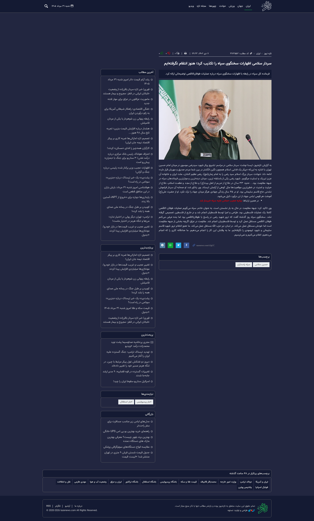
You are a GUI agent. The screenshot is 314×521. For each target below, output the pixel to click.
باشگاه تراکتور (131, 482)
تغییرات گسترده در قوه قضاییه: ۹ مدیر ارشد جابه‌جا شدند (126, 374)
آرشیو (67, 506)
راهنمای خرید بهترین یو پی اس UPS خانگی (126, 431)
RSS (48, 506)
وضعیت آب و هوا (98, 482)
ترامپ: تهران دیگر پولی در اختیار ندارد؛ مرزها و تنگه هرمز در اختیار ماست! (129, 219)
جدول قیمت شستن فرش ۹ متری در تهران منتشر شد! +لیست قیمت (127, 455)
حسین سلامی (261, 264)
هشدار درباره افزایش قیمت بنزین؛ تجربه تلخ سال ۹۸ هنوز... (128, 131)
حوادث (222, 6)
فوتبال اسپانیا (261, 487)
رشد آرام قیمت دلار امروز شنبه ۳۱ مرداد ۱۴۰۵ (129, 82)
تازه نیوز (265, 6)
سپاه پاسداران (243, 264)
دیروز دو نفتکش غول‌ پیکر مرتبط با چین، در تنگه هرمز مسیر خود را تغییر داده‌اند (127, 364)
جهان (240, 6)
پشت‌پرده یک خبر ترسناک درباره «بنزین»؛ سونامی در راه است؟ (128, 180)
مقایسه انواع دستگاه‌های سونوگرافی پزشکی (126, 447)
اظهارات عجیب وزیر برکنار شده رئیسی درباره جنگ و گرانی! (126, 170)
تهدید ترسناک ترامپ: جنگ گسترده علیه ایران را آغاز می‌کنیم (128, 354)
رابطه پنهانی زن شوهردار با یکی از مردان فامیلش (128, 121)
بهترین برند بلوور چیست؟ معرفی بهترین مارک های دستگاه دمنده (128, 439)
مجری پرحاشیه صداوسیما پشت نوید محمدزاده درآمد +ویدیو (130, 344)
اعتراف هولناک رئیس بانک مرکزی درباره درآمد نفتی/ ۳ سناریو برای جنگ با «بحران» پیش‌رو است (127, 158)
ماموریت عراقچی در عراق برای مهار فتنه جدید (129, 101)
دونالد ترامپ (246, 482)
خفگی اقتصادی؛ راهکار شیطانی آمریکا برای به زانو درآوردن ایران (127, 111)
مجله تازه (201, 6)
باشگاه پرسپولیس (168, 482)
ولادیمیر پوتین (245, 487)
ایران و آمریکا (262, 482)
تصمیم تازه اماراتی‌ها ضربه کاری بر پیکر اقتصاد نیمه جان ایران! (129, 140)
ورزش (232, 6)
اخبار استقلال (126, 402)
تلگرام (58, 506)
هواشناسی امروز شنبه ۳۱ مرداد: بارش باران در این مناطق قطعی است (127, 189)
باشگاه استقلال (149, 482)
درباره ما (78, 506)
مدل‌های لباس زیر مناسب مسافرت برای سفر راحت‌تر (128, 423)
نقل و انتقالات (64, 482)
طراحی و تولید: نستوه (237, 510)
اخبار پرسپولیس (144, 402)
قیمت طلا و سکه (189, 482)
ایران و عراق (116, 482)
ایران (248, 6)
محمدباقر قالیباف (208, 482)
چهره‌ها (212, 6)
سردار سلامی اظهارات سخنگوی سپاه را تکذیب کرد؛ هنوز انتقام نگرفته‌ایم (217, 63)
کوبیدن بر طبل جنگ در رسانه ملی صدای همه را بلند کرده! (128, 209)
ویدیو (191, 6)
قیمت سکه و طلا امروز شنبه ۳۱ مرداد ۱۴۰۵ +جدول (127, 310)
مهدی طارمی (80, 482)
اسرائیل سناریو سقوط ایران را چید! (131, 381)
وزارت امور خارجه (228, 482)
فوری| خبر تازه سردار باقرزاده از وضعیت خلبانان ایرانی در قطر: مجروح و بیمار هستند (126, 91)
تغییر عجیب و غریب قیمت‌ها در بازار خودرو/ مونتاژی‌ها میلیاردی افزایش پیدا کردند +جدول (126, 231)
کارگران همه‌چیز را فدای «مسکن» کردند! (128, 148)
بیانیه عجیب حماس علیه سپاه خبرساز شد (221, 201)
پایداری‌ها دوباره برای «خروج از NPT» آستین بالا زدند (126, 199)
